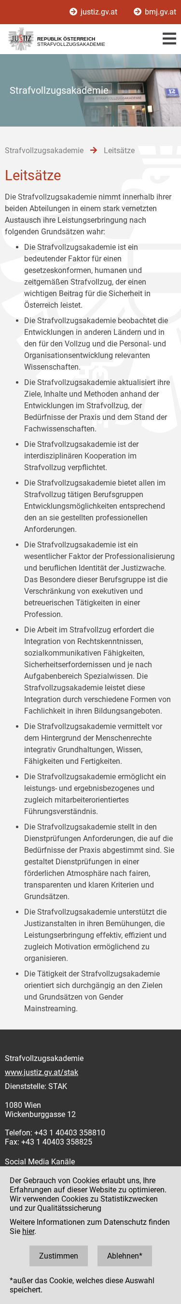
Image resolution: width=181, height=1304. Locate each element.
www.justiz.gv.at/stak (41, 1072)
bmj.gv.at (159, 11)
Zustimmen (58, 1256)
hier (28, 1231)
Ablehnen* (124, 1256)
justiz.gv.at (99, 11)
